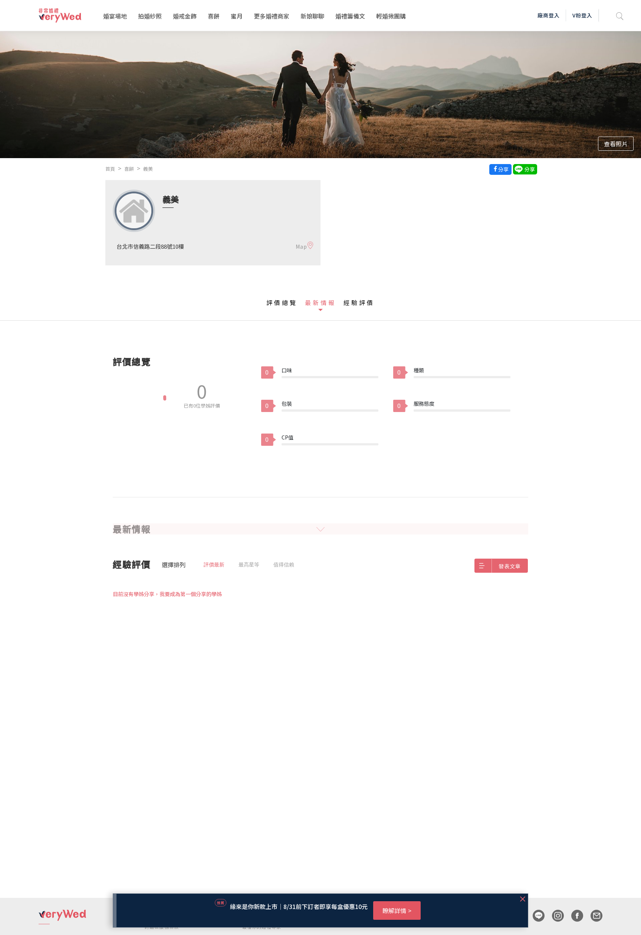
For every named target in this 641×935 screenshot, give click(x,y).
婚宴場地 (115, 16)
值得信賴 (283, 565)
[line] (535, 916)
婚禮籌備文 (350, 16)
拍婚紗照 (150, 16)
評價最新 (214, 565)
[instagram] (554, 916)
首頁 (110, 168)
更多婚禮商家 (271, 16)
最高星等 (249, 565)
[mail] (592, 916)
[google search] (620, 15)
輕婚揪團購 (391, 16)
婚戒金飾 (185, 16)
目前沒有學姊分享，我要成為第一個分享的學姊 (167, 594)
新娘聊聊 (312, 16)
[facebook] (573, 916)
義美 (148, 168)
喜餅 (214, 16)
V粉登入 (582, 15)
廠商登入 (549, 15)
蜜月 (237, 16)
